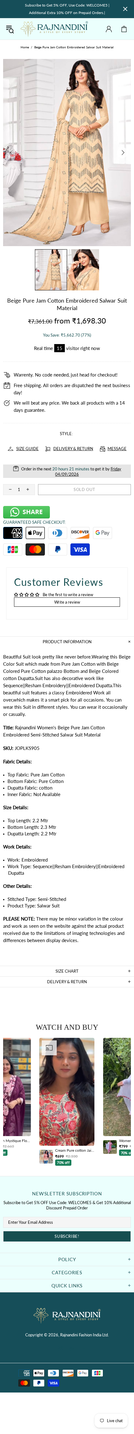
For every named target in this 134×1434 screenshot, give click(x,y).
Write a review (67, 602)
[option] (66, 1102)
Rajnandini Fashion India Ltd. (54, 29)
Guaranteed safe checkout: (34, 522)
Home (25, 47)
